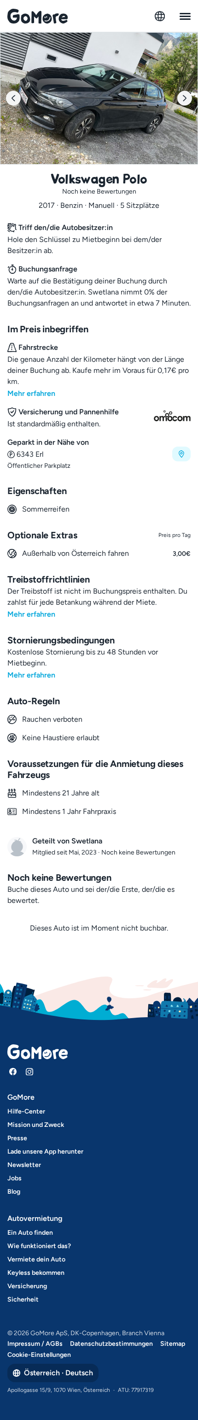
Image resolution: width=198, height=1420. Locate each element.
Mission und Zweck (35, 1125)
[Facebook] (12, 1071)
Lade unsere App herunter (45, 1151)
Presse (17, 1138)
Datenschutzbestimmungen (111, 1344)
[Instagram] (29, 1071)
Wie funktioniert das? (39, 1246)
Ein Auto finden (30, 1233)
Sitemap (172, 1344)
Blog (13, 1192)
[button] (99, 453)
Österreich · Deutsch (58, 1372)
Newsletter (24, 1165)
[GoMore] (37, 16)
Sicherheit (23, 1299)
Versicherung (27, 1286)
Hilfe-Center (26, 1111)
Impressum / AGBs (35, 1344)
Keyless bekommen (35, 1273)
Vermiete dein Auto (36, 1259)
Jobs (14, 1178)
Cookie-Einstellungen (39, 1355)
